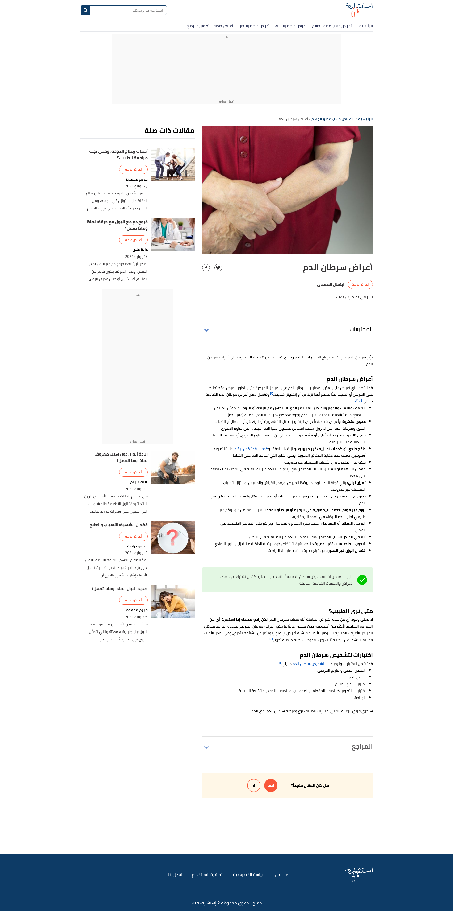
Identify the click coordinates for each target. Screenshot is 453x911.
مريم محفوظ (137, 179)
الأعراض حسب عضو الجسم (333, 25)
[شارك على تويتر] (218, 267)
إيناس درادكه (137, 546)
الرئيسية (366, 25)
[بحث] (85, 10)
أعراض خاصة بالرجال (254, 25)
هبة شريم (139, 482)
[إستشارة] (359, 10)
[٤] (271, 638)
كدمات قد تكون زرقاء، (250, 448)
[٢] (360, 400)
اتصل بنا (175, 874)
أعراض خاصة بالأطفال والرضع (210, 25)
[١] (271, 393)
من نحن (281, 874)
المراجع (362, 746)
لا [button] (254, 785)
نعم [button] (271, 785)
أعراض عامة (360, 284)
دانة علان (140, 249)
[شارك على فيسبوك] (206, 267)
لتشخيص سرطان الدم (309, 663)
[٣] (357, 400)
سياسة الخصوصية (249, 874)
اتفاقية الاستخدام (208, 874)
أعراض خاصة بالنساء (290, 25)
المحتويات (361, 329)
